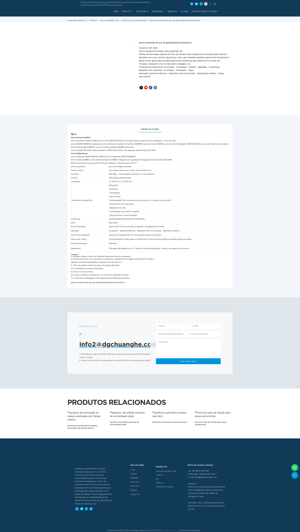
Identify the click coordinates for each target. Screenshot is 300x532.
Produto (133, 473)
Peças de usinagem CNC (166, 471)
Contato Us (135, 494)
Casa (133, 469)
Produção (134, 478)
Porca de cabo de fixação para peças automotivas (211, 423)
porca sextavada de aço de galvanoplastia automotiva (175, 20)
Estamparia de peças (164, 486)
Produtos (93, 20)
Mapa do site (170, 530)
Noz (157, 479)
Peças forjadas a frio (109, 20)
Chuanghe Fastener (76, 20)
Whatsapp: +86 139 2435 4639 (201, 474)
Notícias (133, 490)
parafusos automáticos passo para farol (169, 422)
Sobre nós (134, 482)
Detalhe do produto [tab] (150, 129)
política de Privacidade (189, 530)
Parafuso (159, 475)
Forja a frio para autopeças (134, 20)
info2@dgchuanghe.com (206, 477)
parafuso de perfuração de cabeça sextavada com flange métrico (82, 427)
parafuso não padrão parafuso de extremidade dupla (124, 423)
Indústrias (134, 486)
